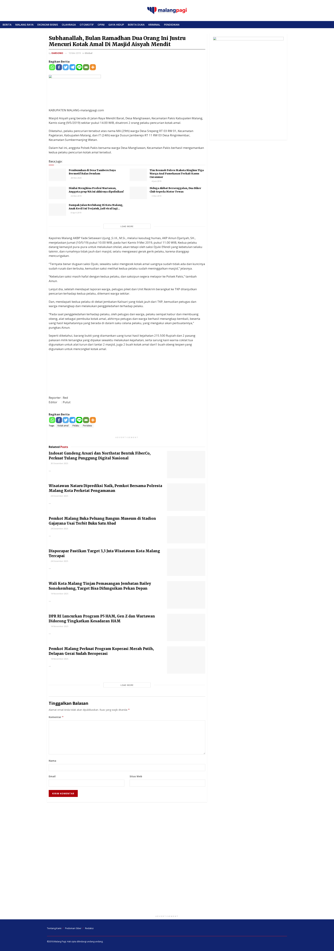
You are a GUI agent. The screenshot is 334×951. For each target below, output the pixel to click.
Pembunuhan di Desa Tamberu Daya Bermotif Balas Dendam (92, 172)
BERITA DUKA (136, 24)
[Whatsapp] (52, 67)
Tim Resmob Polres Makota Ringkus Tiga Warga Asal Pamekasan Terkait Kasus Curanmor (177, 174)
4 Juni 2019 (156, 181)
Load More (127, 226)
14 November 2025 (59, 593)
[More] (93, 67)
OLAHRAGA (69, 24)
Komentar (56, 717)
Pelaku (76, 425)
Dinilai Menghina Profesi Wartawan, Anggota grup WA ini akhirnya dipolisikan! (96, 190)
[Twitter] (66, 67)
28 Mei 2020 (76, 177)
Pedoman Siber (73, 928)
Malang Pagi (60, 941)
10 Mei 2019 (75, 53)
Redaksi (89, 928)
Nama (52, 760)
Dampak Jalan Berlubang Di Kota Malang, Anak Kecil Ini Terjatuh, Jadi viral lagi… (96, 206)
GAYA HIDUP (116, 24)
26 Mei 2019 (76, 196)
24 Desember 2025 (59, 496)
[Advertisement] (167, 859)
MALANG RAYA (24, 24)
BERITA (7, 24)
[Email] (86, 67)
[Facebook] (59, 67)
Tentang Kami (54, 928)
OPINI (101, 24)
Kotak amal (63, 425)
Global (88, 53)
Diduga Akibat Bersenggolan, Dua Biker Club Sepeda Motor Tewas (175, 190)
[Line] (79, 67)
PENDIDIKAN (171, 24)
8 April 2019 (75, 212)
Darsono (57, 53)
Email (52, 776)
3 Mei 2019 (156, 196)
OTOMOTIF (87, 24)
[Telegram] (72, 67)
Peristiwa (87, 425)
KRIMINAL (154, 24)
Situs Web (136, 776)
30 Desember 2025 (59, 463)
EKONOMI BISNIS (47, 24)
